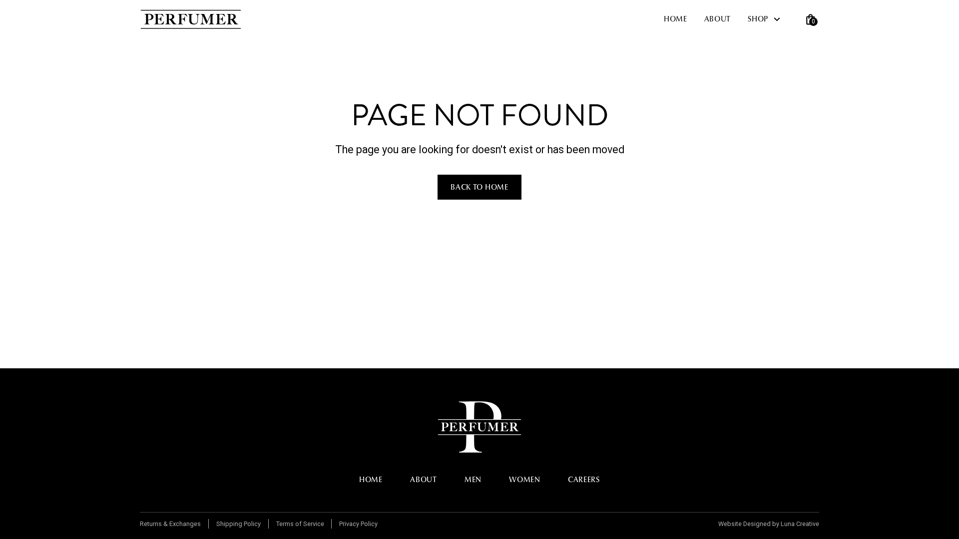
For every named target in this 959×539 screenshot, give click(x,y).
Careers (584, 479)
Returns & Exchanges (170, 524)
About (717, 18)
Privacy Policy (358, 524)
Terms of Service (300, 524)
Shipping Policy (238, 524)
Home (675, 18)
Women (524, 479)
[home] (191, 19)
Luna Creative (800, 524)
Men (473, 479)
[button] (768, 19)
